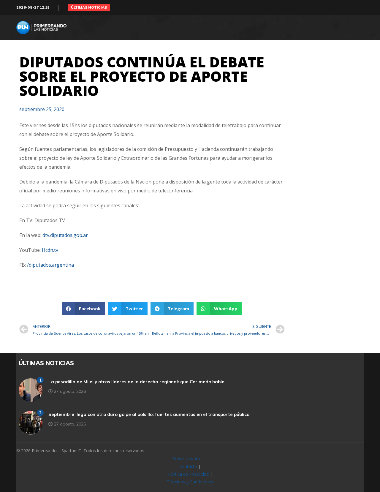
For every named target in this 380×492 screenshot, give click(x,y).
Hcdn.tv (50, 250)
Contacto (188, 466)
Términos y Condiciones (190, 482)
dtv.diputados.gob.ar (65, 235)
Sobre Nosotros (188, 458)
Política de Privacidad (188, 474)
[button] (89, 7)
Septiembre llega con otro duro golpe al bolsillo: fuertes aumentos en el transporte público (148, 414)
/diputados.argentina (50, 265)
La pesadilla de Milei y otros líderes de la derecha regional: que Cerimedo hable (136, 382)
